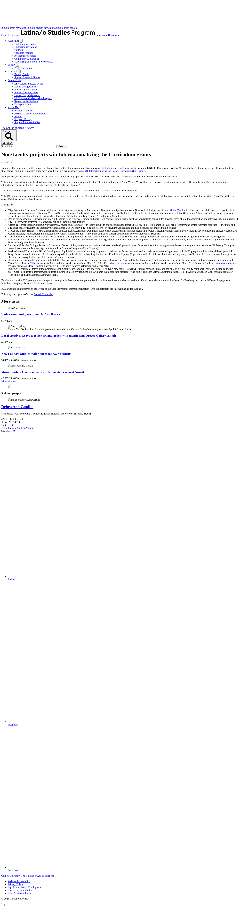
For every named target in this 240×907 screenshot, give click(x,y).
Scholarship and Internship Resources (33, 61)
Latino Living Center (25, 86)
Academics (14, 40)
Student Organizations (25, 89)
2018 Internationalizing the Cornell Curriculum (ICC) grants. (114, 171)
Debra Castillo (177, 210)
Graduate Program (23, 52)
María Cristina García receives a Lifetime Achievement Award (42, 372)
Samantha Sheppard (225, 263)
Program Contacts (23, 110)
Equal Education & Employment (24, 887)
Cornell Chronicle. (43, 294)
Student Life (14, 80)
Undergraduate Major (25, 47)
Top (3, 904)
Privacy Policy (15, 884)
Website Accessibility (19, 881)
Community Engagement (27, 58)
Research (13, 71)
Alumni (18, 116)
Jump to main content (66, 27)
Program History (23, 119)
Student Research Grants (27, 77)
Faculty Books (21, 74)
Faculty (12, 64)
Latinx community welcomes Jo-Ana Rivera (30, 314)
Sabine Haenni (116, 263)
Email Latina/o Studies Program (17, 428)
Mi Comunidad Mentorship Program (33, 98)
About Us (13, 107)
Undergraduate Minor (25, 44)
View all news (8, 381)
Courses (18, 49)
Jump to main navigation (14, 27)
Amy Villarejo (31, 263)
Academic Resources (25, 55)
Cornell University (11, 35)
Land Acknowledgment (20, 893)
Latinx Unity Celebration (27, 95)
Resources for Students (26, 101)
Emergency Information (20, 890)
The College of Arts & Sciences (17, 127)
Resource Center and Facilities (30, 113)
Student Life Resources (26, 92)
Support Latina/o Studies (27, 122)
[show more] (21, 41)
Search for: (7, 146)
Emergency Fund (23, 104)
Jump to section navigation (41, 27)
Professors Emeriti (23, 68)
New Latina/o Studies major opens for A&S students (36, 353)
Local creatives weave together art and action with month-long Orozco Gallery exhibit (58, 335)
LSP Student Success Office (28, 83)
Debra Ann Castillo (17, 407)
